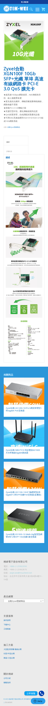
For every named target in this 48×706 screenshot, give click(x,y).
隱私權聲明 (8, 702)
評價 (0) (16, 151)
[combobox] (24, 601)
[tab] (16, 140)
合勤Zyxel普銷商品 (13, 127)
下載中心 (7, 624)
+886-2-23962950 (18, 566)
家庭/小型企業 (9, 658)
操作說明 (7, 620)
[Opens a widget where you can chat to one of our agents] (38, 701)
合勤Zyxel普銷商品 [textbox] (23, 601)
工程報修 (7, 629)
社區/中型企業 (9, 653)
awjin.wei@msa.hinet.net (21, 572)
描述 (16, 142)
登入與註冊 (24, 2)
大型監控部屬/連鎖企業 (13, 649)
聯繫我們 (7, 682)
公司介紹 (7, 678)
